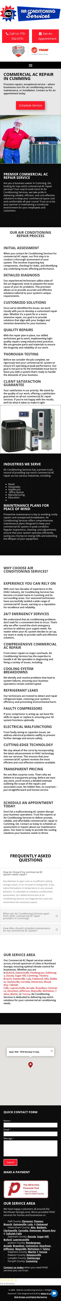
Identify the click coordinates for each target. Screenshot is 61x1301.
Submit (10, 1162)
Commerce (32, 1245)
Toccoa (26, 994)
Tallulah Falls (14, 1233)
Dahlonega (33, 1258)
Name (7, 1120)
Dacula (10, 975)
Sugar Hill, (43, 1236)
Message (9, 1138)
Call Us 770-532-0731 (17, 36)
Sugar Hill (20, 975)
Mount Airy (49, 1230)
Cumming (32, 975)
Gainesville (19, 978)
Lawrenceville (17, 988)
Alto (46, 978)
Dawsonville (22, 972)
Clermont (27, 1221)
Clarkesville (13, 981)
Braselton (41, 988)
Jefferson (24, 991)
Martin (14, 994)
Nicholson (48, 991)
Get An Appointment (47, 36)
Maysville (36, 991)
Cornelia (25, 981)
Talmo (46, 1249)
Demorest (36, 981)
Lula (28, 978)
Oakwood (37, 978)
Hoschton (12, 991)
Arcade (30, 988)
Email (7, 1129)
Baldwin (41, 1227)
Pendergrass (37, 972)
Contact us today (14, 1267)
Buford (10, 972)
